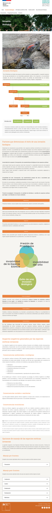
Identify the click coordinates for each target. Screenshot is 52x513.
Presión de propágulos (26, 296)
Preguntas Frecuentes (12, 12)
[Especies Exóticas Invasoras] (6, 4)
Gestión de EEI (32, 9)
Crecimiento (26, 208)
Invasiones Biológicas (9, 9)
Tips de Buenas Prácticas (41, 9)
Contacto (20, 12)
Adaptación (26, 220)
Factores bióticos (26, 321)
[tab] (7, 121)
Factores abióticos (26, 308)
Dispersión (26, 231)
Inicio (3, 9)
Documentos (3, 12)
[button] (26, 464)
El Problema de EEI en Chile (21, 9)
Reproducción (26, 200)
